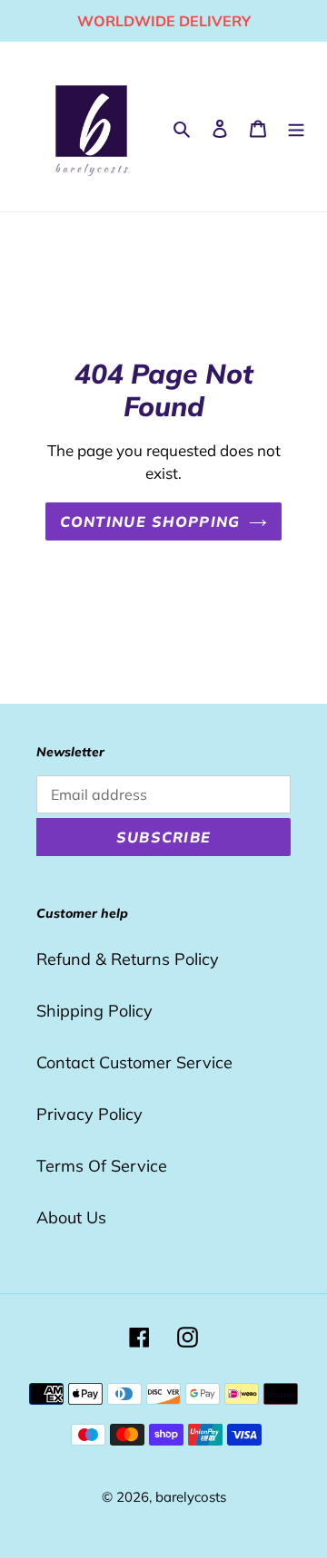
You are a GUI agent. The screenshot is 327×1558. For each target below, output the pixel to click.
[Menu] (296, 126)
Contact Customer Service (134, 1062)
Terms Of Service (101, 1165)
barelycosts (190, 1496)
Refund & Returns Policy (127, 959)
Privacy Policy (89, 1114)
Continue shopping (150, 521)
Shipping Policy (94, 1010)
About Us (71, 1217)
